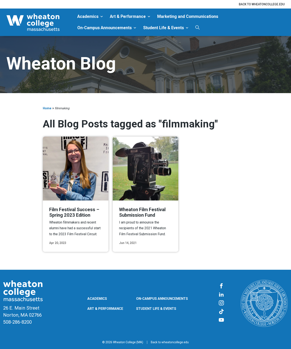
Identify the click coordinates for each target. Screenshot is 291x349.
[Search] (197, 27)
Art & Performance (128, 16)
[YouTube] (221, 320)
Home (47, 108)
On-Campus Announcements (104, 27)
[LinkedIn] (221, 294)
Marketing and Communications (187, 16)
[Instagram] (221, 303)
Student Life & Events (163, 27)
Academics (87, 16)
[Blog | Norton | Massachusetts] (40, 22)
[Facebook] (221, 286)
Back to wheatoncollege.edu (262, 4)
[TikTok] (221, 311)
